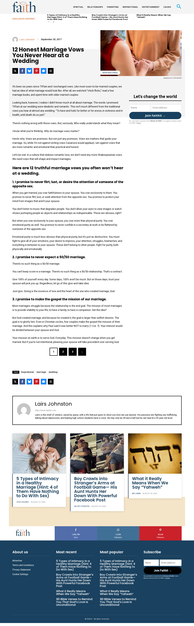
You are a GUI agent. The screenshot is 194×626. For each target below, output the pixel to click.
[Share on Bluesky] (29, 71)
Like (76, 527)
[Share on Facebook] (22, 71)
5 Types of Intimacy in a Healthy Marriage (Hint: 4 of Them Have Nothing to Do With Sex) (67, 17)
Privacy (138, 123)
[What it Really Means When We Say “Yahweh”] (155, 453)
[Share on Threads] (51, 71)
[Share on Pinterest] (36, 71)
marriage (41, 372)
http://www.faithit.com (45, 410)
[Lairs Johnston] (15, 39)
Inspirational (110, 73)
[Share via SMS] (43, 71)
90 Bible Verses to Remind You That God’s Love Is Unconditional (74, 602)
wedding (53, 372)
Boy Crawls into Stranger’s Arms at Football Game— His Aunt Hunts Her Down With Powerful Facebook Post (110, 17)
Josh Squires (22, 502)
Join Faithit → (155, 115)
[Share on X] (15, 71)
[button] (179, 7)
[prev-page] (49, 22)
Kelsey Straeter (81, 506)
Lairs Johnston (27, 39)
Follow (118, 527)
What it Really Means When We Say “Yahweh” (153, 16)
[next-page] (53, 22)
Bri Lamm (136, 493)
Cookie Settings (20, 574)
